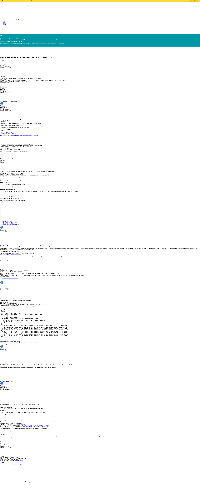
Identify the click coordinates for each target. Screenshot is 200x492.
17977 (6, 107)
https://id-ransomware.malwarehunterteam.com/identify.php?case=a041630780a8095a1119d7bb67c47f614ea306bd (19, 135)
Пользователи (4, 23)
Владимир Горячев (3, 442)
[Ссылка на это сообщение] (8, 75)
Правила (4, 24)
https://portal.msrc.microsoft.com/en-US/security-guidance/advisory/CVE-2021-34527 (34, 426)
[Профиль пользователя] (4, 86)
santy (1, 105)
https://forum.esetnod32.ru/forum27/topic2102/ (8, 140)
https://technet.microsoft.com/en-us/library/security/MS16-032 (15, 424)
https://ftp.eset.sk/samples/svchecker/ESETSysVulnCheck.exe (10, 254)
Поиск (3, 22)
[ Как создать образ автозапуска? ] (6, 158)
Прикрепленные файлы (4, 82)
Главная (3, 21)
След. (3, 60)
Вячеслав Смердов (3, 62)
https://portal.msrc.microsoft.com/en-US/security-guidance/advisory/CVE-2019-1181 (36, 425)
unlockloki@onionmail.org (19, 460)
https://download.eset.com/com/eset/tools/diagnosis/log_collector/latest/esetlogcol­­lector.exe (15, 243)
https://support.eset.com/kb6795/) (32, 439)
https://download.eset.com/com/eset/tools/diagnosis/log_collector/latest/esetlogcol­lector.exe (15, 151)
